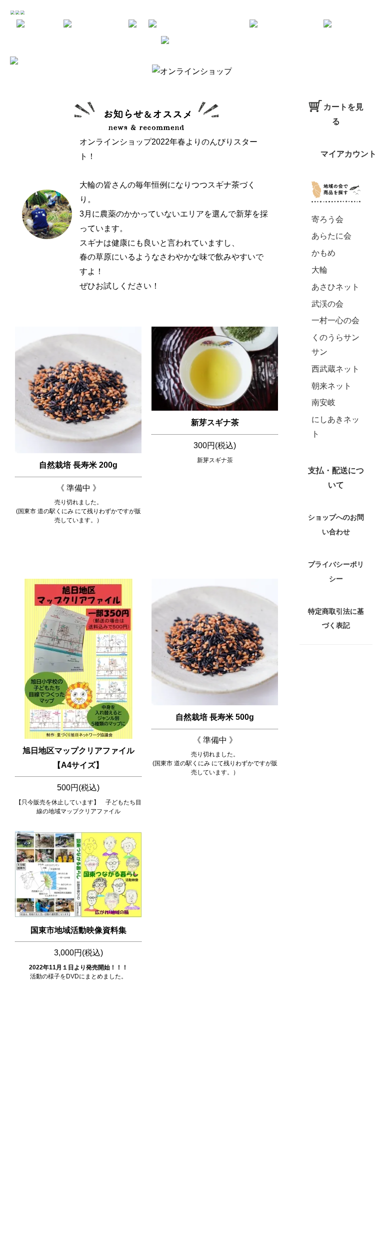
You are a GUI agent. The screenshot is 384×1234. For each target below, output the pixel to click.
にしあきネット (336, 426)
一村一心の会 (336, 320)
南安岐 (324, 402)
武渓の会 (328, 304)
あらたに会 (332, 236)
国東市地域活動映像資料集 (78, 930)
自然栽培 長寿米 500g (215, 717)
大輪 (320, 270)
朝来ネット (332, 386)
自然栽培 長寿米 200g (78, 465)
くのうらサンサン (336, 344)
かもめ (324, 253)
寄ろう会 (328, 219)
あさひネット (336, 287)
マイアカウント (348, 154)
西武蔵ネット (336, 369)
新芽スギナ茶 (215, 422)
